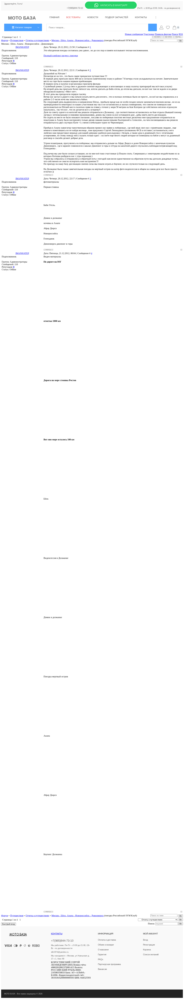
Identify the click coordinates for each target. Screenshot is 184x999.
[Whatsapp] (111, 8)
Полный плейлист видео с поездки (61, 55)
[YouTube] (68, 982)
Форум (4, 40)
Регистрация (149, 944)
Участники (148, 34)
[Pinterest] (75, 982)
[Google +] (72, 982)
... (155, 17)
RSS (181, 34)
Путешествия (16, 40)
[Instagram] (64, 982)
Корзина (147, 949)
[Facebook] (56, 982)
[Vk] (52, 982)
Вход (145, 940)
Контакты (56, 933)
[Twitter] (60, 982)
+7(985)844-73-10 (75, 8)
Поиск (175, 34)
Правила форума (163, 34)
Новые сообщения (134, 34)
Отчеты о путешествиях (37, 40)
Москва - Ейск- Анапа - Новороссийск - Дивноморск (77, 40)
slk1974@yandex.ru (60, 952)
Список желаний (151, 954)
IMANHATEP (22, 47)
